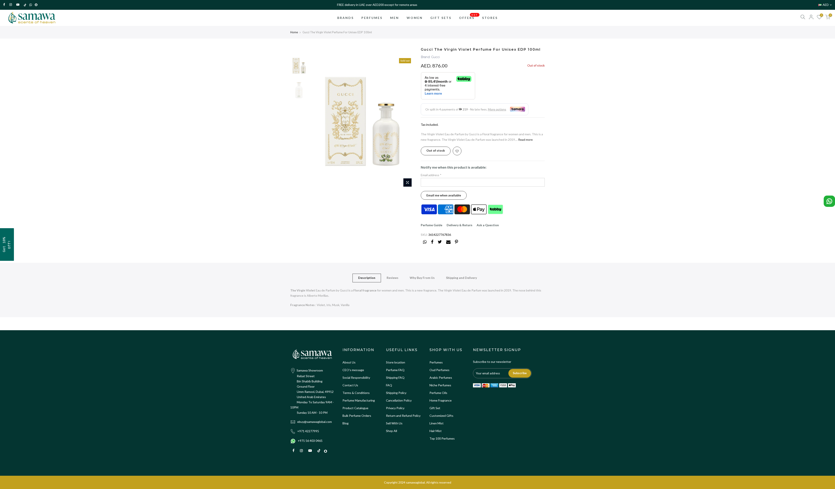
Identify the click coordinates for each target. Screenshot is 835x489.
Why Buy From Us (422, 278)
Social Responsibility (356, 377)
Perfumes (436, 362)
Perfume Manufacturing (358, 400)
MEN (394, 18)
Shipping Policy (396, 393)
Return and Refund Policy (403, 415)
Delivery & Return (459, 225)
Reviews (392, 278)
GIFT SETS (440, 18)
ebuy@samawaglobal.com (314, 422)
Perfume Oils (438, 393)
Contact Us (350, 385)
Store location (395, 362)
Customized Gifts (441, 415)
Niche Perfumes (440, 385)
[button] (7, 244)
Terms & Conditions (356, 393)
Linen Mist (436, 423)
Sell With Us (394, 423)
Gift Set (434, 408)
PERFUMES (371, 18)
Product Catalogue (355, 408)
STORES (490, 18)
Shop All (391, 431)
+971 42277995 (308, 431)
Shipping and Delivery (461, 278)
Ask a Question (488, 225)
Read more (525, 139)
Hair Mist (435, 431)
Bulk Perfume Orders (356, 415)
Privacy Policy (395, 408)
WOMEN (415, 18)
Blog (345, 423)
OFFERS (468, 16)
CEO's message (353, 370)
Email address (431, 175)
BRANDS (345, 18)
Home (294, 32)
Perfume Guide (431, 225)
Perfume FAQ (395, 370)
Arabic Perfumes (440, 377)
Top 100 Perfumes (442, 438)
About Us (349, 362)
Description (366, 278)
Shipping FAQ (395, 377)
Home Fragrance (440, 400)
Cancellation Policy (399, 400)
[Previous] (317, 123)
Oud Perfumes (439, 370)
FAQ (389, 385)
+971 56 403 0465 (310, 440)
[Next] (407, 123)
